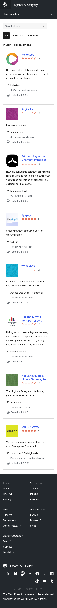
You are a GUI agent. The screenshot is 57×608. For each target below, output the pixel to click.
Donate (35, 520)
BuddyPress (11, 552)
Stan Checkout (30, 426)
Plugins (34, 493)
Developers (9, 520)
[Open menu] (52, 4)
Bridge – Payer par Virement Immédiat (33, 158)
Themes (34, 488)
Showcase (36, 483)
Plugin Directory (11, 14)
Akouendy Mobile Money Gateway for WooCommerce (34, 377)
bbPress (9, 546)
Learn (6, 509)
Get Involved (37, 509)
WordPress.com (13, 535)
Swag (34, 525)
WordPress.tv (12, 525)
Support (7, 514)
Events (34, 514)
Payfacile (27, 109)
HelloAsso (27, 54)
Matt (7, 541)
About (6, 483)
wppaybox (28, 266)
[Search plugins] (44, 26)
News (6, 488)
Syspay (26, 215)
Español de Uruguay (21, 565)
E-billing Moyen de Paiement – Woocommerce (31, 318)
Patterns (35, 499)
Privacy (7, 499)
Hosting (7, 493)
